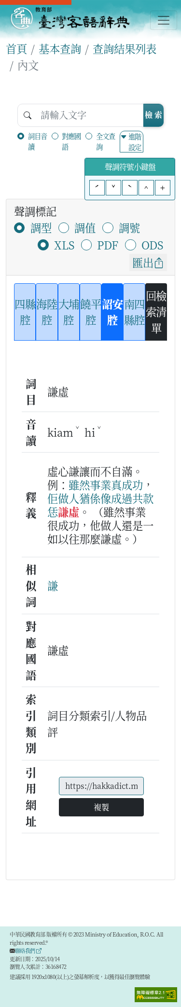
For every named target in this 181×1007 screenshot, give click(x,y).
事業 (100, 484)
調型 (41, 227)
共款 (142, 498)
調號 (129, 227)
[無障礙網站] (156, 993)
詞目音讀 (37, 141)
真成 (121, 484)
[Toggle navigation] (163, 20)
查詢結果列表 (124, 48)
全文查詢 (105, 141)
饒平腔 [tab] (90, 312)
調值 (85, 227)
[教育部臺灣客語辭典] (69, 18)
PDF (107, 244)
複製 (101, 807)
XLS (64, 244)
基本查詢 (60, 48)
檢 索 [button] (153, 114)
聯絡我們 (26, 950)
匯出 (142, 262)
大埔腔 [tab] (68, 312)
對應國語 (71, 141)
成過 (121, 498)
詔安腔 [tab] (112, 312)
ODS (152, 244)
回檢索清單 (156, 311)
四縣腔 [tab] (24, 312)
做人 (68, 498)
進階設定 (134, 141)
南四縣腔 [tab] (134, 312)
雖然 (79, 484)
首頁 (16, 48)
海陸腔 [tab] (46, 312)
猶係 (89, 498)
